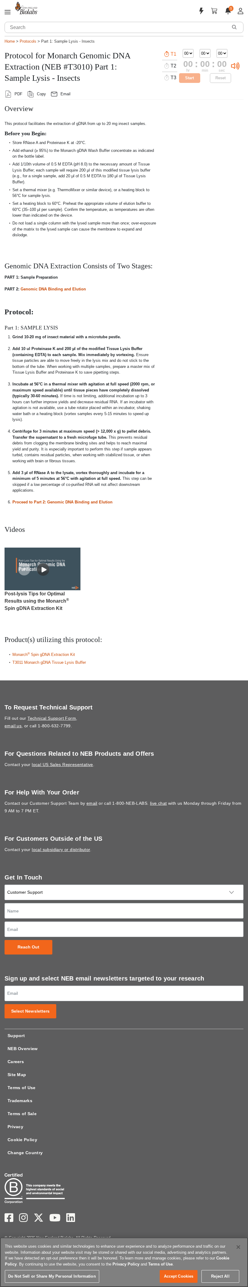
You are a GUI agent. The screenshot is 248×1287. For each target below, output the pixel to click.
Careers (16, 1061)
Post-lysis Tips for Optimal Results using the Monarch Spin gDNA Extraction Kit (37, 601)
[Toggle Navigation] (7, 12)
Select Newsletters (30, 1011)
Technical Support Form (52, 718)
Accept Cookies (179, 1276)
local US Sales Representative (62, 764)
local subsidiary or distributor (61, 849)
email (91, 803)
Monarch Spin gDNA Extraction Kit (43, 654)
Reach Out (29, 947)
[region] (124, 1262)
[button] (234, 27)
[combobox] (116, 27)
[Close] (238, 1247)
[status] (24, 569)
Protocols (28, 41)
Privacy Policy (126, 1264)
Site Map (17, 1074)
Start (189, 78)
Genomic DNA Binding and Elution (53, 289)
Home (10, 41)
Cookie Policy (22, 1139)
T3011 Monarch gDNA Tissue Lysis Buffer (49, 662)
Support (16, 1035)
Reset (220, 78)
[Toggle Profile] (240, 11)
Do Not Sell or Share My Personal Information (52, 1276)
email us (13, 725)
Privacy (15, 1126)
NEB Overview (23, 1048)
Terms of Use (22, 1087)
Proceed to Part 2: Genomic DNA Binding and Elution (62, 502)
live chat (158, 803)
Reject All (220, 1276)
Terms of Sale (22, 1113)
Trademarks (20, 1100)
